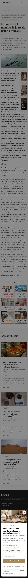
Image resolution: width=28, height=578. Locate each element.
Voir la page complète (8, 573)
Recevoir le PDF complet (13, 561)
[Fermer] (24, 512)
